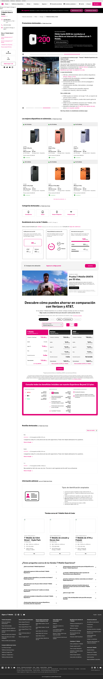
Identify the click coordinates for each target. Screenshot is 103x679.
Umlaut (39, 226)
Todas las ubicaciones (27, 16)
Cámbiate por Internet (91, 10)
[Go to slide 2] (47, 54)
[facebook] (4, 67)
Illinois (35, 16)
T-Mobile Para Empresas (6, 44)
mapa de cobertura (74, 226)
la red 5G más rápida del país (86, 106)
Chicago (41, 16)
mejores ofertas (83, 67)
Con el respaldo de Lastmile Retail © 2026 (51, 676)
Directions (8, 52)
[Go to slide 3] (64, 54)
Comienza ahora (74, 287)
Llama (8, 58)
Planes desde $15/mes (6, 47)
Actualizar (90, 265)
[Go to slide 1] (30, 54)
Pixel (74, 76)
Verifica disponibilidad (61, 42)
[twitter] (7, 67)
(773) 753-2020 (29, 546)
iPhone (65, 76)
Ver (34, 553)
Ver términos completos (68, 47)
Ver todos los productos (60, 199)
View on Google (28, 442)
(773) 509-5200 (55, 546)
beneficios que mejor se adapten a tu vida (72, 70)
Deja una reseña (91, 430)
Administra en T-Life (76, 10)
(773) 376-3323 (81, 546)
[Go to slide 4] (81, 54)
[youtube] (10, 67)
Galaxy (70, 76)
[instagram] (12, 67)
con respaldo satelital (73, 108)
